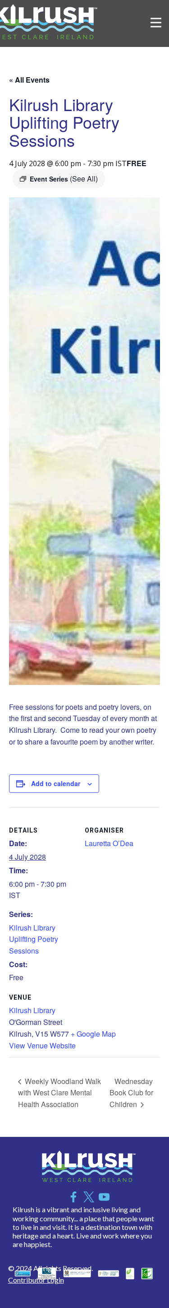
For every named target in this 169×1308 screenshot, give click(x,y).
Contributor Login (36, 1279)
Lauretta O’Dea (109, 843)
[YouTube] (104, 1197)
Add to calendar (55, 783)
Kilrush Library (32, 1010)
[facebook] (73, 1197)
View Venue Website (42, 1045)
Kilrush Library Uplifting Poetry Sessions (33, 939)
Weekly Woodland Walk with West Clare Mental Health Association (59, 1092)
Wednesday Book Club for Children (131, 1092)
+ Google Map (93, 1034)
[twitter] (88, 1197)
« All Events (29, 79)
